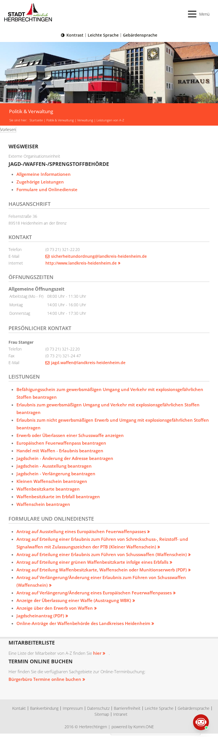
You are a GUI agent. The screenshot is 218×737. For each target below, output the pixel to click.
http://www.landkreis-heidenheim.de (81, 263)
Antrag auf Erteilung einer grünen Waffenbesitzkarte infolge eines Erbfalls (92, 562)
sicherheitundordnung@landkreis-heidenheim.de (99, 256)
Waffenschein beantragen (43, 504)
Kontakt (19, 708)
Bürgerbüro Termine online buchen (45, 679)
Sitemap (102, 714)
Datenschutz (98, 708)
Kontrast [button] (74, 35)
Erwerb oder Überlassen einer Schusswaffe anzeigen (70, 435)
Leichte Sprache (103, 35)
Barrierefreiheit (127, 708)
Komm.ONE (143, 726)
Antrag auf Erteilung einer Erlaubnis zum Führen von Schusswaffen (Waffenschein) (101, 554)
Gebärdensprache (140, 35)
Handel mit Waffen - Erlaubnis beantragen (59, 450)
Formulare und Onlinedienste (46, 189)
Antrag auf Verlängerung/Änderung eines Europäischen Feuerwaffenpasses (94, 592)
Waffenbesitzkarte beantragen (48, 489)
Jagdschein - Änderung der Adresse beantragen (64, 458)
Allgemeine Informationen (43, 174)
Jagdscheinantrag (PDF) (40, 615)
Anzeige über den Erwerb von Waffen (54, 608)
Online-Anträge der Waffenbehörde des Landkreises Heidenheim (83, 623)
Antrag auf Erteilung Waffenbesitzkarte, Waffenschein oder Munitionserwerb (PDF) (101, 570)
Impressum (73, 708)
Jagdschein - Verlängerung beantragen (55, 473)
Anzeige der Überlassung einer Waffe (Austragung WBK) (73, 600)
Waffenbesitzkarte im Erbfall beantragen (58, 496)
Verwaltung (85, 120)
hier (97, 653)
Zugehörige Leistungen (40, 182)
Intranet (120, 714)
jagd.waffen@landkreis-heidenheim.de (88, 362)
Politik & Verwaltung (60, 120)
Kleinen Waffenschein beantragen (51, 481)
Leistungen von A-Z (110, 120)
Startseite (36, 120)
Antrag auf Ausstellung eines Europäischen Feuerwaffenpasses (81, 531)
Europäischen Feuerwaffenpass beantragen (61, 443)
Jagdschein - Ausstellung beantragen (54, 466)
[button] (199, 14)
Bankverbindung (44, 708)
